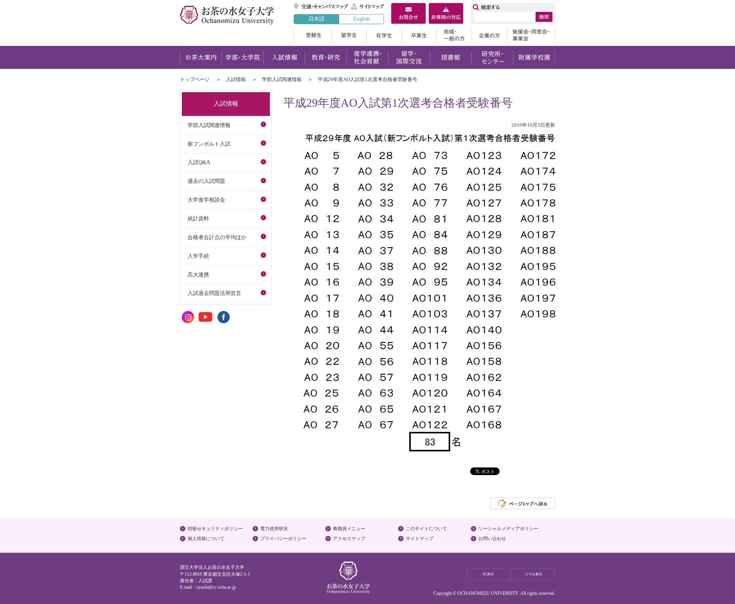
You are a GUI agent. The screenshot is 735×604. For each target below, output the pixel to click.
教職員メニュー (349, 528)
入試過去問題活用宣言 (214, 293)
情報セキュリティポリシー (215, 528)
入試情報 (284, 57)
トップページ (195, 79)
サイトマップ (368, 6)
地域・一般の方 (454, 35)
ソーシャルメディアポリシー (508, 528)
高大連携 (198, 275)
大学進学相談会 (206, 200)
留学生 (348, 35)
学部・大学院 (242, 57)
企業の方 (489, 35)
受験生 (312, 35)
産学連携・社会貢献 (367, 57)
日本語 (317, 19)
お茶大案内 (201, 57)
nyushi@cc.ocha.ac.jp (216, 587)
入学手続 (198, 256)
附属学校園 (534, 57)
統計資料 (198, 218)
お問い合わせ (492, 538)
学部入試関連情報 (282, 79)
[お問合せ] (408, 14)
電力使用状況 (274, 528)
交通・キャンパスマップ (321, 6)
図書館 (451, 57)
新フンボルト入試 (209, 144)
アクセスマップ (349, 538)
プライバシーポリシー (283, 538)
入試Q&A (199, 162)
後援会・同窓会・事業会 (531, 35)
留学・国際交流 (409, 57)
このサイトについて (426, 528)
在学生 (384, 35)
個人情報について (206, 538)
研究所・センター (492, 57)
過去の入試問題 (206, 181)
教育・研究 (325, 57)
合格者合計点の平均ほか (217, 237)
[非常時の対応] (446, 14)
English (361, 19)
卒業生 (419, 35)
